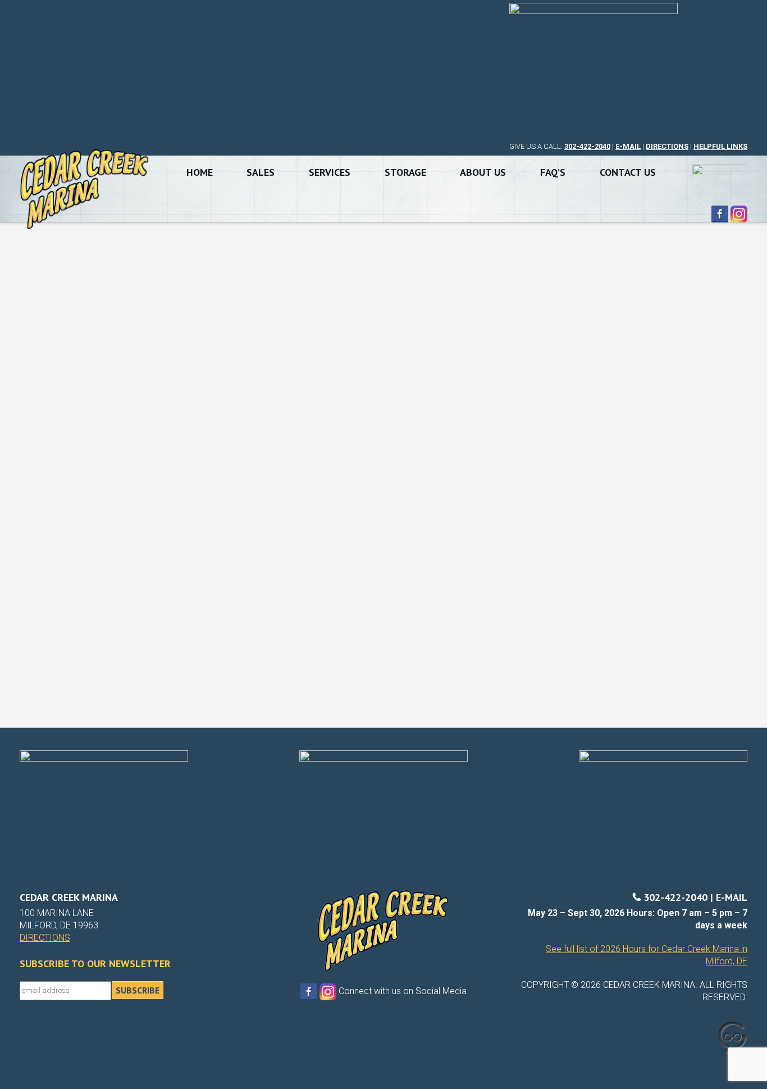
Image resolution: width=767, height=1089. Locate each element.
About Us (483, 172)
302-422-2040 (587, 146)
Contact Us (628, 172)
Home (199, 172)
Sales (260, 172)
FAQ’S (552, 172)
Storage (405, 172)
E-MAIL (628, 146)
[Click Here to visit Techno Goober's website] (721, 1038)
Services (329, 172)
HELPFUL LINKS (720, 146)
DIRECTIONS (667, 146)
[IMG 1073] (383, 434)
